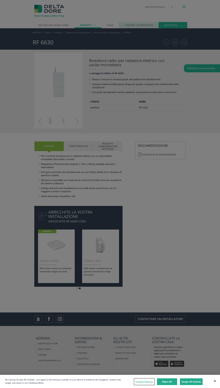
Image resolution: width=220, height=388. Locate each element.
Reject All (167, 381)
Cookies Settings (144, 381)
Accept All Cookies (191, 381)
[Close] (214, 380)
